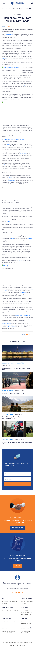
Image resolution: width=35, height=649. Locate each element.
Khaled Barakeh (11, 180)
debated (4, 164)
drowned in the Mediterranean (22, 315)
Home (3, 8)
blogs (12, 238)
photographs (9, 34)
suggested (9, 221)
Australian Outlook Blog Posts (15, 8)
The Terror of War (23, 153)
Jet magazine (23, 292)
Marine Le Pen (23, 306)
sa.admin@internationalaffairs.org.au (11, 622)
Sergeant (24, 85)
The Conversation (12, 326)
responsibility (5, 58)
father (20, 260)
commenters (29, 236)
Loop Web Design (20, 645)
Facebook (11, 177)
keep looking (22, 319)
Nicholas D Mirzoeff (6, 323)
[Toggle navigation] (4, 3)
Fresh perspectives (7, 390)
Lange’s (8, 144)
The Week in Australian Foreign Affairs (13, 363)
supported (29, 238)
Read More (17, 565)
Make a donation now (17, 527)
